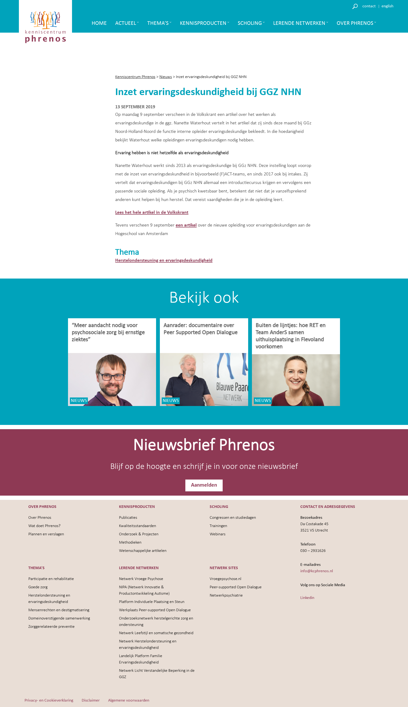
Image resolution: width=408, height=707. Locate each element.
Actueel (125, 23)
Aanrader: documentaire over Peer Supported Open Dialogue (201, 329)
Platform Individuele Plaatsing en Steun (151, 602)
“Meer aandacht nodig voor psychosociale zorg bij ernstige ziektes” (108, 333)
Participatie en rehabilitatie (51, 579)
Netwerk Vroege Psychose (141, 579)
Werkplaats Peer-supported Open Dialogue (155, 610)
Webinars (217, 534)
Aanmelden (204, 485)
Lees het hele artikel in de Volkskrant (151, 212)
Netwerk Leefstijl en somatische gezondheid (156, 633)
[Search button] (356, 6)
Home (99, 23)
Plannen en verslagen (46, 534)
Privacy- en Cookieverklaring (49, 700)
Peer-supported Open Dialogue (236, 587)
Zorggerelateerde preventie (51, 626)
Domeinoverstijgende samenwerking (59, 618)
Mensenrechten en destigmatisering (58, 610)
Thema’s (158, 23)
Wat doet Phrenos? (44, 526)
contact (369, 6)
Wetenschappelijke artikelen (142, 551)
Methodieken (130, 542)
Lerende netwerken (299, 23)
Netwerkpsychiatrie (226, 595)
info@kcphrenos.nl (316, 571)
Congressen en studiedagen (233, 517)
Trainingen (218, 526)
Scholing (250, 23)
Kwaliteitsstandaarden (137, 526)
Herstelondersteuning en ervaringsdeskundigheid (163, 260)
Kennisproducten (203, 23)
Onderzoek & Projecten (138, 534)
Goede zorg (37, 587)
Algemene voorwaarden (128, 700)
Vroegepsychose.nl (225, 579)
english (387, 6)
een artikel (186, 225)
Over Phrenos (355, 23)
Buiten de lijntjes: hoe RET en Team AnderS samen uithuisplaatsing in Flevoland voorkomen (291, 336)
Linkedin (307, 598)
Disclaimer (91, 700)
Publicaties (128, 517)
